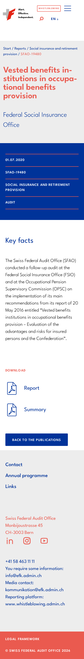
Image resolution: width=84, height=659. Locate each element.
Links (10, 486)
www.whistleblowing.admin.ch (35, 604)
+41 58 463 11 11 (20, 562)
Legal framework (22, 639)
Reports (20, 48)
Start (7, 48)
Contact (13, 464)
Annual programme (26, 475)
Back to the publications (36, 440)
